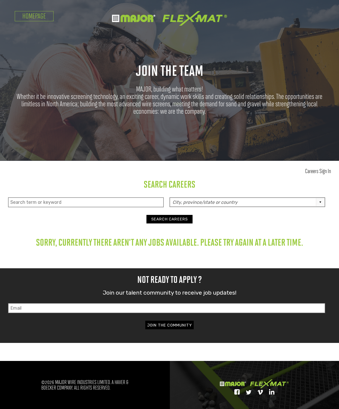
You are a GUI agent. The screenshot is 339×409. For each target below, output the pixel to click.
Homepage (34, 16)
